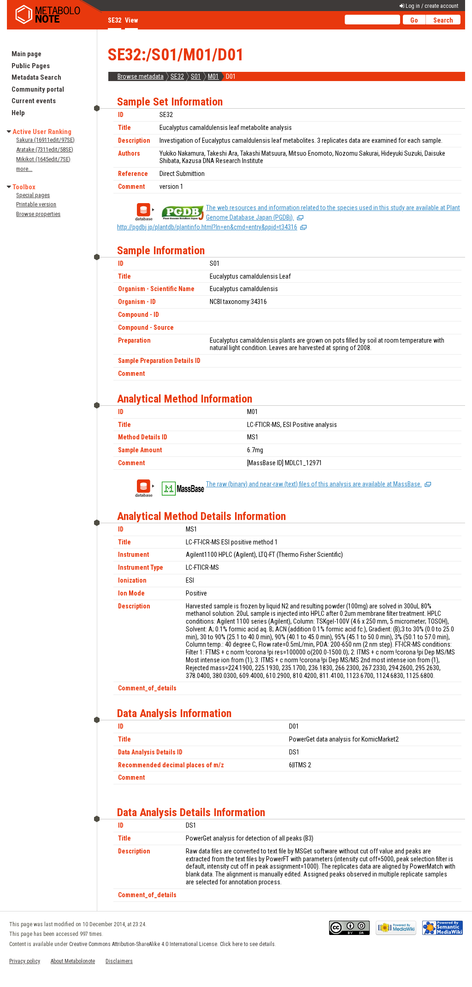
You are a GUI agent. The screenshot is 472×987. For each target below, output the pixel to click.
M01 (213, 76)
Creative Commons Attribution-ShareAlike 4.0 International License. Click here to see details (172, 944)
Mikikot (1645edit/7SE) (43, 159)
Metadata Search (36, 77)
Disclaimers (119, 961)
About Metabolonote (73, 961)
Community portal (38, 89)
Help (18, 113)
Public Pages (31, 66)
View (131, 20)
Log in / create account (432, 6)
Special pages (33, 195)
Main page (26, 54)
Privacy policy (24, 961)
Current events (34, 101)
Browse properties (38, 213)
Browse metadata (141, 76)
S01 (196, 76)
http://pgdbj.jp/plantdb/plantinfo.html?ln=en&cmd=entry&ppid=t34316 (207, 227)
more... (24, 168)
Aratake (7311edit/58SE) (44, 149)
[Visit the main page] (55, 14)
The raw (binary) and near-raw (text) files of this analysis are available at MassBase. (314, 484)
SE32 (177, 76)
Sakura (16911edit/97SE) (45, 139)
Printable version (36, 204)
